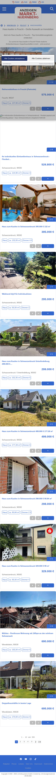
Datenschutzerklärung (46, 63)
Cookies (28, 768)
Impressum (38, 764)
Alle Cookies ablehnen (41, 58)
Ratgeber (6, 764)
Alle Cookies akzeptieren (14, 58)
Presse (14, 764)
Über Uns (29, 764)
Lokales (21, 764)
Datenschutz (48, 764)
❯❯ (39, 742)
